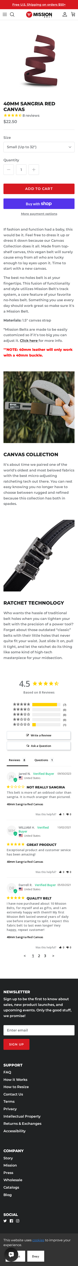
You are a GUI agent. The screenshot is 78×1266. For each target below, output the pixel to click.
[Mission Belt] (39, 14)
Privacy (10, 1109)
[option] (39, 59)
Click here (29, 341)
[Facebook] (11, 1221)
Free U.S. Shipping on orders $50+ (39, 5)
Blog (7, 1195)
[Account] (63, 14)
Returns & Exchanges (22, 1124)
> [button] (53, 955)
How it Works (15, 1080)
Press (8, 1173)
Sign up (16, 1044)
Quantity (11, 160)
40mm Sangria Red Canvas (25, 804)
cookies (38, 1240)
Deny (35, 1256)
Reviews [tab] (14, 760)
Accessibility (14, 1131)
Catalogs (11, 1187)
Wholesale (12, 1180)
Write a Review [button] (41, 735)
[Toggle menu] (5, 14)
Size (7, 138)
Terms (9, 1101)
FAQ (7, 1072)
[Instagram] (17, 1221)
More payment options (39, 214)
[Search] (14, 14)
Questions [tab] (41, 760)
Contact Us (13, 1094)
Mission (10, 1165)
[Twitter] (5, 1221)
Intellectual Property (22, 1116)
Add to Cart (39, 189)
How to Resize (16, 1087)
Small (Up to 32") (22, 147)
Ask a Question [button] (41, 746)
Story (8, 1158)
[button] (61, 814)
